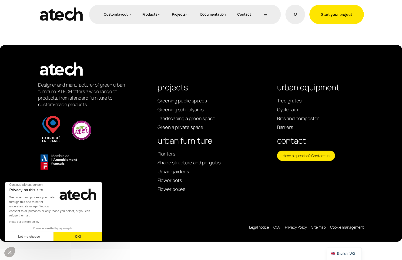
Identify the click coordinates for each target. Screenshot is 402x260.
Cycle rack (288, 109)
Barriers (285, 127)
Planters (166, 154)
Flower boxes (171, 189)
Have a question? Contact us (306, 155)
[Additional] (264, 14)
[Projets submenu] (187, 14)
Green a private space (180, 127)
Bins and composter (298, 118)
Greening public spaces (182, 101)
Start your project (336, 14)
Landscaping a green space (186, 118)
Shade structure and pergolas (188, 162)
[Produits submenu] (159, 14)
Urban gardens (173, 171)
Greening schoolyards (180, 109)
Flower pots (169, 180)
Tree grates (289, 101)
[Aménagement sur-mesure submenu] (130, 14)
